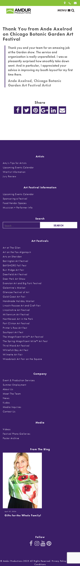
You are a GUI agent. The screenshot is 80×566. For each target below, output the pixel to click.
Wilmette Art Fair (13, 354)
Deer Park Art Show (14, 278)
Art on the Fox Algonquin (17, 252)
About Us (8, 389)
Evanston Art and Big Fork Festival (22, 283)
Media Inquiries (12, 407)
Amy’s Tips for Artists (15, 163)
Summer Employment (14, 384)
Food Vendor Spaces (15, 203)
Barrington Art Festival (15, 261)
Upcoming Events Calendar (18, 167)
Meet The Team (12, 393)
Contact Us (9, 411)
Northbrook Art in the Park (18, 318)
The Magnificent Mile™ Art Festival (23, 336)
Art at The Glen (11, 247)
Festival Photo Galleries (16, 433)
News (6, 398)
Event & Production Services (19, 380)
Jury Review (9, 176)
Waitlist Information (14, 172)
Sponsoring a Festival (15, 198)
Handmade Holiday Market (18, 301)
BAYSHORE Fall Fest (14, 265)
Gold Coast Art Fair (14, 296)
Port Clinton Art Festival (16, 323)
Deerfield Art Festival (15, 274)
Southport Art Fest (13, 332)
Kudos (6, 402)
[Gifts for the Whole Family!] (22, 480)
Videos (7, 429)
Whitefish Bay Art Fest (15, 350)
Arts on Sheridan (12, 256)
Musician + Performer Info (18, 207)
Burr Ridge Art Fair (13, 269)
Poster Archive (11, 438)
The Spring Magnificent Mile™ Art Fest (25, 341)
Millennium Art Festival (16, 314)
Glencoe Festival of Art (16, 292)
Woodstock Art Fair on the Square (22, 359)
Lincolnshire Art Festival (16, 310)
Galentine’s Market (14, 287)
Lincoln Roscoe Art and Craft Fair (22, 305)
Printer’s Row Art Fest (15, 327)
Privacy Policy (59, 561)
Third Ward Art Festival (16, 345)
